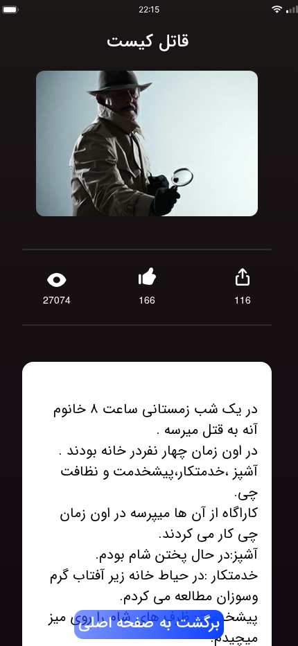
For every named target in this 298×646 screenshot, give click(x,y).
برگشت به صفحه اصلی (149, 624)
